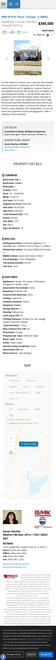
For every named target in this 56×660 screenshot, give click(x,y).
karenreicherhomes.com (15, 567)
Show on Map (29, 444)
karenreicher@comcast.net (16, 147)
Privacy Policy (32, 639)
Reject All (31, 654)
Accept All (46, 654)
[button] (3, 656)
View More (9, 150)
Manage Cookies (14, 654)
